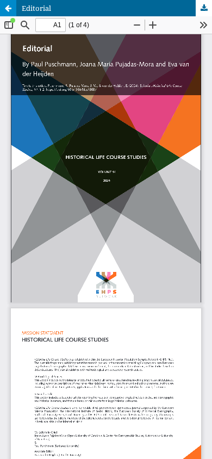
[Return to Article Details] (8, 8)
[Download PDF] (204, 8)
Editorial (36, 8)
